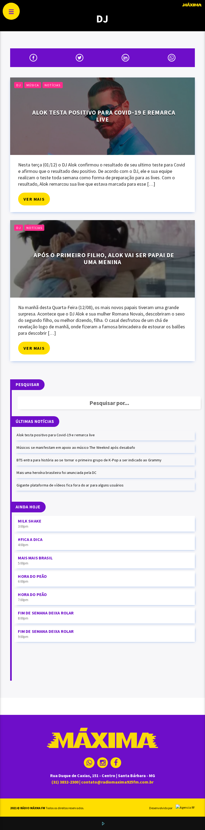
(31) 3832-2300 (65, 782)
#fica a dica (30, 539)
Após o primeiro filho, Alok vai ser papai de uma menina (104, 258)
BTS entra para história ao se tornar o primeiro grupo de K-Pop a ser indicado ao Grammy (89, 460)
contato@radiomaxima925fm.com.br (117, 782)
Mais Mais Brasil (35, 557)
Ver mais (34, 199)
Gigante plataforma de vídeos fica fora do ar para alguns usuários (70, 485)
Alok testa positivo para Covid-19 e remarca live (103, 116)
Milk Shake (29, 521)
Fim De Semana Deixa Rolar (46, 612)
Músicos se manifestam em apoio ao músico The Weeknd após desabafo (76, 447)
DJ (18, 85)
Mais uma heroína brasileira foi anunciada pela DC (56, 472)
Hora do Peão (32, 576)
